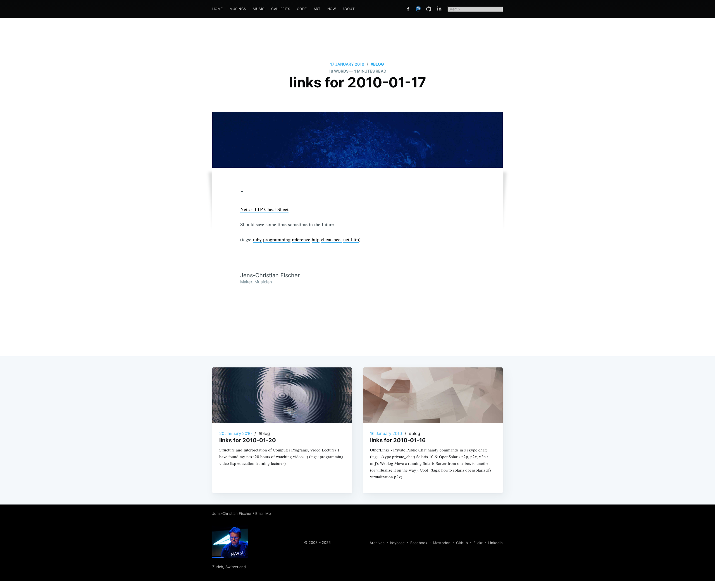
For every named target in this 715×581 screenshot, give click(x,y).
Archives (377, 543)
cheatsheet (331, 239)
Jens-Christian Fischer (232, 513)
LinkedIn (495, 543)
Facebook (418, 543)
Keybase (397, 543)
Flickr (478, 543)
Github (462, 543)
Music (258, 9)
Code (302, 9)
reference (301, 239)
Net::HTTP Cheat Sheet (264, 209)
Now (331, 9)
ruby (257, 239)
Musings (238, 9)
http (316, 239)
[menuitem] (217, 8)
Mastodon (442, 543)
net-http (351, 239)
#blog (377, 64)
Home (217, 9)
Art (317, 9)
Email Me (263, 513)
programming (276, 239)
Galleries (280, 9)
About (348, 9)
